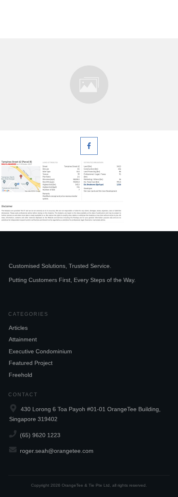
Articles (18, 327)
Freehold (20, 375)
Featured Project (31, 363)
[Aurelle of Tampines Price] (89, 84)
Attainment (23, 339)
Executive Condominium (40, 351)
